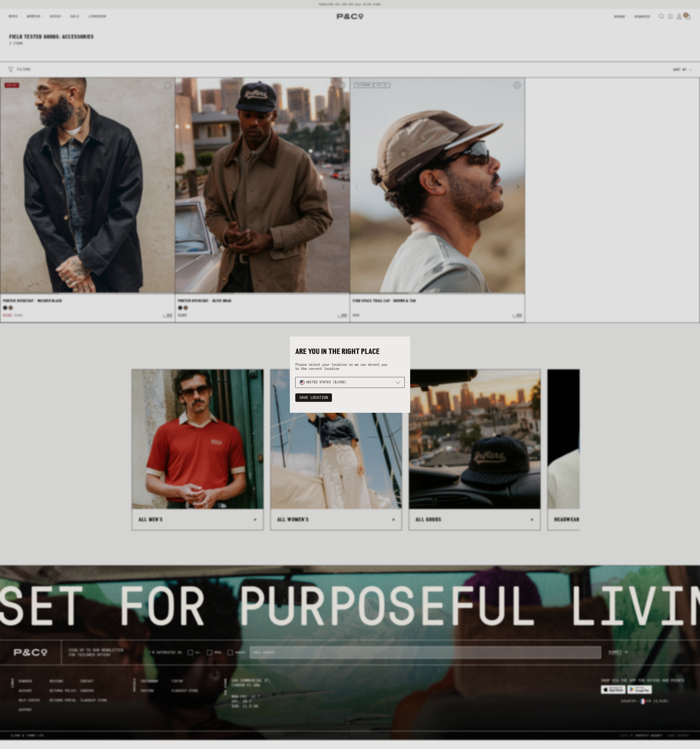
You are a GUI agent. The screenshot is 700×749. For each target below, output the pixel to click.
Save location (313, 398)
